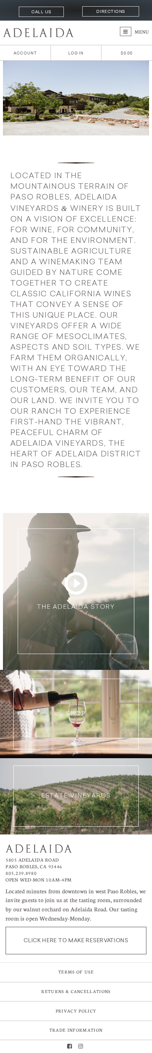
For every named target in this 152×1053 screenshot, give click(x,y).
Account (25, 53)
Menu (141, 32)
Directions (110, 11)
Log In (76, 53)
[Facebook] (69, 1046)
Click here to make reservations (76, 940)
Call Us (41, 12)
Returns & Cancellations (75, 991)
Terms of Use (76, 972)
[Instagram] (80, 1046)
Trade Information (76, 1030)
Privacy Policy (76, 1011)
